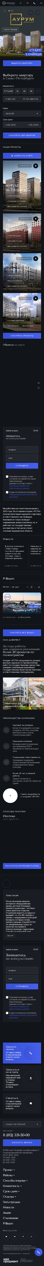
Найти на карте (23, 156)
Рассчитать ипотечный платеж (22, 866)
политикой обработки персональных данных (19, 487)
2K (24, 91)
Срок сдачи (8, 120)
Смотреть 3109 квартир (22, 135)
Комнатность (8, 86)
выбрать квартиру (22, 63)
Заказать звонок (22, 1142)
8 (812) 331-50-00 (16, 1135)
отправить (22, 466)
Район (5, 108)
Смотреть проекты (22, 336)
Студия (8, 91)
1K (18, 91)
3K (31, 91)
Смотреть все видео (22, 632)
